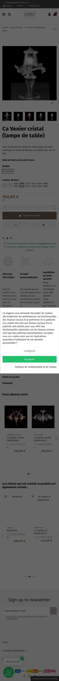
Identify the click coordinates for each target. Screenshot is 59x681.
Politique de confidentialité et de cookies (35, 366)
